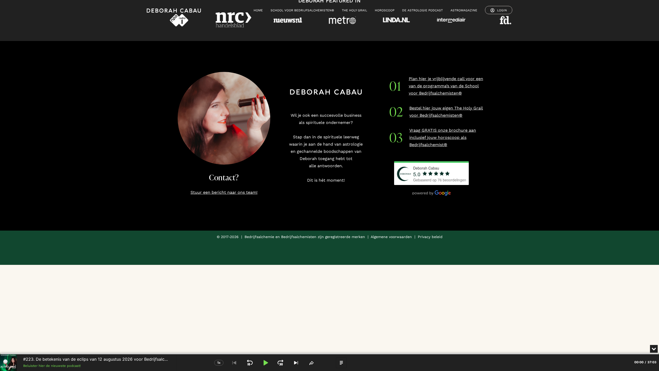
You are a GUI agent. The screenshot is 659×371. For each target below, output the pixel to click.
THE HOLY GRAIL (354, 10)
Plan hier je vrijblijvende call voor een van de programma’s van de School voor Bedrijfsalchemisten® (446, 86)
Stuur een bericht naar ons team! (223, 192)
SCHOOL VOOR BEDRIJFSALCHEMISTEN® (302, 10)
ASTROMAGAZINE (463, 10)
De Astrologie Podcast (422, 10)
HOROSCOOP (384, 10)
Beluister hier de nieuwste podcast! (52, 366)
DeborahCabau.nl (94, 340)
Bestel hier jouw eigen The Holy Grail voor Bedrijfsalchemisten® (446, 112)
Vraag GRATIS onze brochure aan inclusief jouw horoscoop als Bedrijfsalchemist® (442, 137)
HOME (258, 10)
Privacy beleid (430, 237)
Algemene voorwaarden (391, 237)
